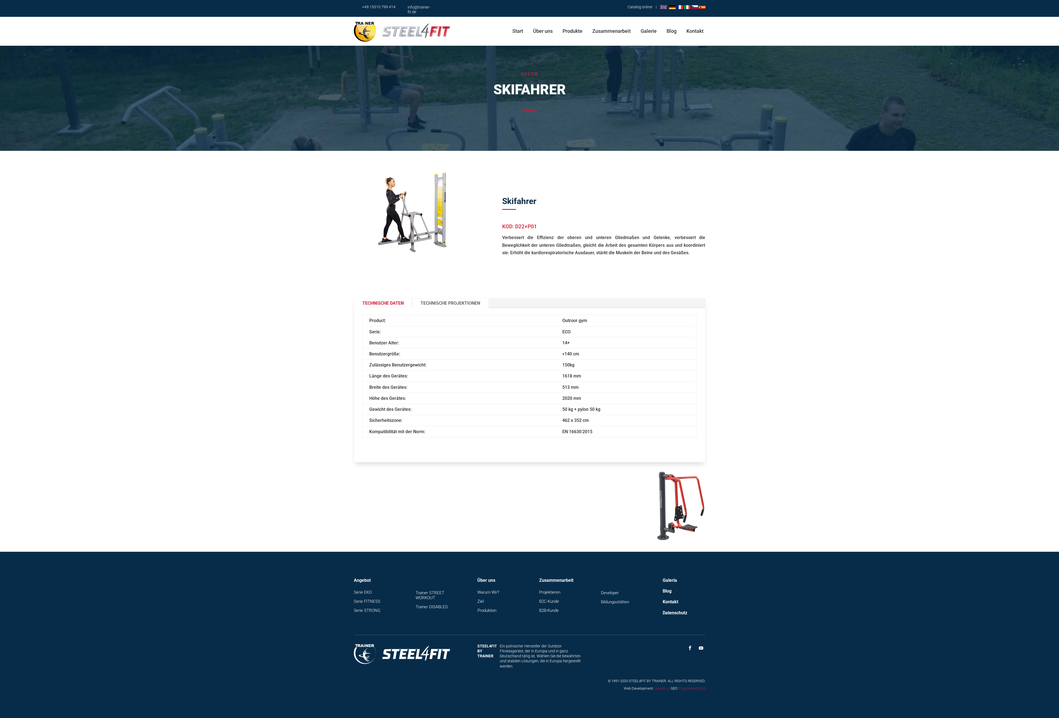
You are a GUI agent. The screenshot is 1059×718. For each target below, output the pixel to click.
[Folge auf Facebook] (690, 648)
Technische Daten (383, 303)
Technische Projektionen (450, 303)
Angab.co (662, 688)
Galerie (649, 31)
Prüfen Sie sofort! (578, 521)
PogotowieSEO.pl (692, 688)
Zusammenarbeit (611, 31)
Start (517, 31)
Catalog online (640, 7)
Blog (671, 31)
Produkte (572, 31)
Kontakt (695, 31)
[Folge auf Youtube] (701, 648)
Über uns (543, 31)
